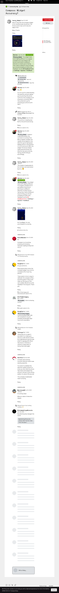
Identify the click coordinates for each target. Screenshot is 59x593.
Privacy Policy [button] (14, 590)
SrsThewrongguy (24, 313)
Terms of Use (43, 586)
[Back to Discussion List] (2, 2)
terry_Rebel (18, 57)
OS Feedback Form (28, 69)
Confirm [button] (54, 590)
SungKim (21, 300)
